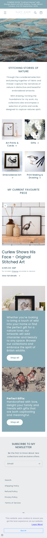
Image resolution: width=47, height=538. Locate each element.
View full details (9, 275)
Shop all (14, 357)
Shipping (15, 271)
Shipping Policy (12, 486)
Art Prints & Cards (12, 144)
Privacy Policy (11, 497)
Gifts (33, 142)
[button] (5, 12)
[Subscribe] (39, 464)
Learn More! (37, 524)
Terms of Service (13, 503)
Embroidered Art (12, 174)
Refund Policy (11, 491)
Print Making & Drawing (35, 176)
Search (8, 480)
